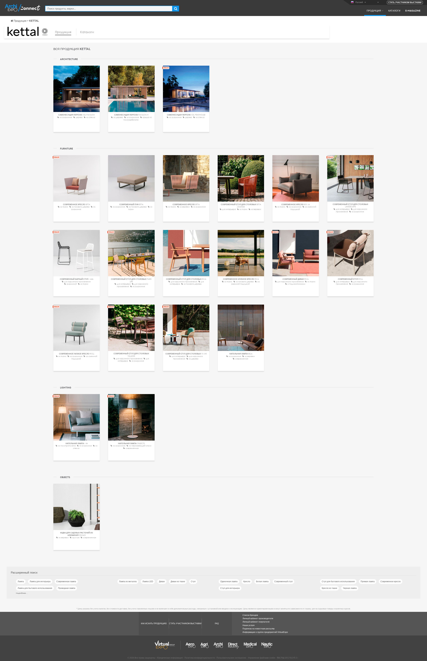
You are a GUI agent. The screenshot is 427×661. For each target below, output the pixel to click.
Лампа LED (147, 581)
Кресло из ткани (329, 588)
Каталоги (394, 10)
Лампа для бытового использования (35, 588)
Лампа (21, 581)
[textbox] (108, 8)
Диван (162, 581)
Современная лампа (66, 581)
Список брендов (250, 615)
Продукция (374, 10)
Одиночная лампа (229, 581)
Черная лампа (350, 588)
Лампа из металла (128, 581)
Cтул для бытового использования (338, 581)
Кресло (246, 581)
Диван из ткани (178, 581)
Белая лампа (262, 581)
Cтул (193, 581)
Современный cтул (283, 581)
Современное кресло (390, 581)
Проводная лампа (66, 588)
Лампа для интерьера (40, 581)
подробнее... (21, 593)
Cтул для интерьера (230, 588)
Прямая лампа (368, 581)
